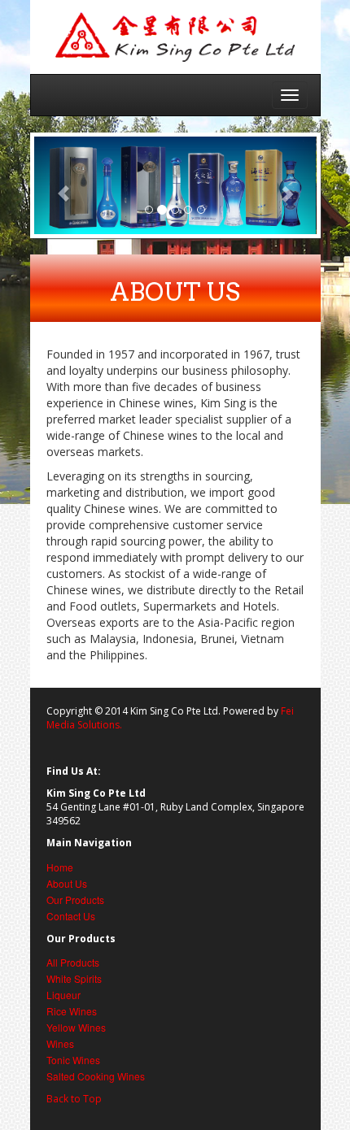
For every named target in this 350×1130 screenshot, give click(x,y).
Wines (60, 1043)
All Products (72, 962)
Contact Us (70, 916)
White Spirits (74, 978)
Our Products (75, 899)
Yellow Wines (76, 1027)
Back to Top (74, 1099)
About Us (66, 883)
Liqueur (63, 995)
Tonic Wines (73, 1060)
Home (59, 867)
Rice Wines (71, 1011)
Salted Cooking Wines (95, 1076)
